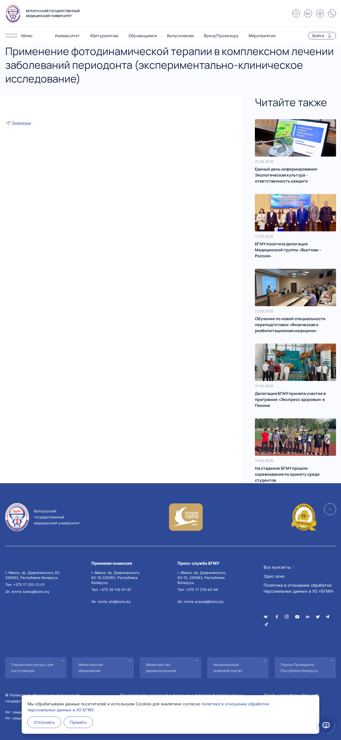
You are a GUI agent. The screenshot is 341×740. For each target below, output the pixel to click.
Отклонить (44, 722)
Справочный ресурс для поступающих (32, 667)
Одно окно (274, 576)
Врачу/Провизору (221, 35)
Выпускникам (180, 35)
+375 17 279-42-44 (201, 589)
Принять (78, 722)
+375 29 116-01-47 (115, 589)
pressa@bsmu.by (209, 601)
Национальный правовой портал (227, 667)
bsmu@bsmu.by (36, 591)
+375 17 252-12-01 (29, 584)
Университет (67, 35)
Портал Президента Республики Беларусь (299, 667)
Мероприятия (262, 35)
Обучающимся (142, 35)
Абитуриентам (104, 35)
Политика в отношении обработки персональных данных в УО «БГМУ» (299, 588)
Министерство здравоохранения (161, 667)
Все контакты (277, 567)
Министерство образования (90, 667)
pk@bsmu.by (120, 601)
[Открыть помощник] (326, 725)
